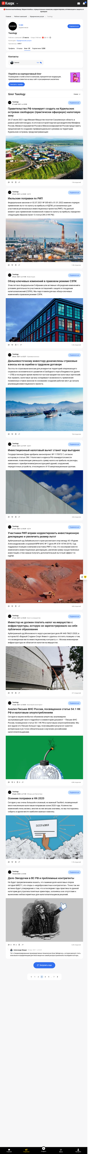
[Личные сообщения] (78, 3)
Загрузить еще (46, 965)
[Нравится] (12, 182)
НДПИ (29, 194)
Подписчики (38, 48)
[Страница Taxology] (9, 102)
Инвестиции (31, 277)
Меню (61, 1151)
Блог (27, 48)
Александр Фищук (20, 950)
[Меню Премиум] (17, 3)
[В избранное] (16, 182)
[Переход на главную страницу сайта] (8, 3)
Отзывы (19, 48)
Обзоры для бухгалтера (34, 794)
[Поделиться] (19, 182)
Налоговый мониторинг (34, 705)
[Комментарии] (9, 182)
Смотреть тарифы (16, 84)
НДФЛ (29, 446)
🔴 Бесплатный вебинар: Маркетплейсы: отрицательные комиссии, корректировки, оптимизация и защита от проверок (43, 10)
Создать (43, 1151)
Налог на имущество (33, 618)
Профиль (11, 48)
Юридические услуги (24, 40)
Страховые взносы (33, 356)
